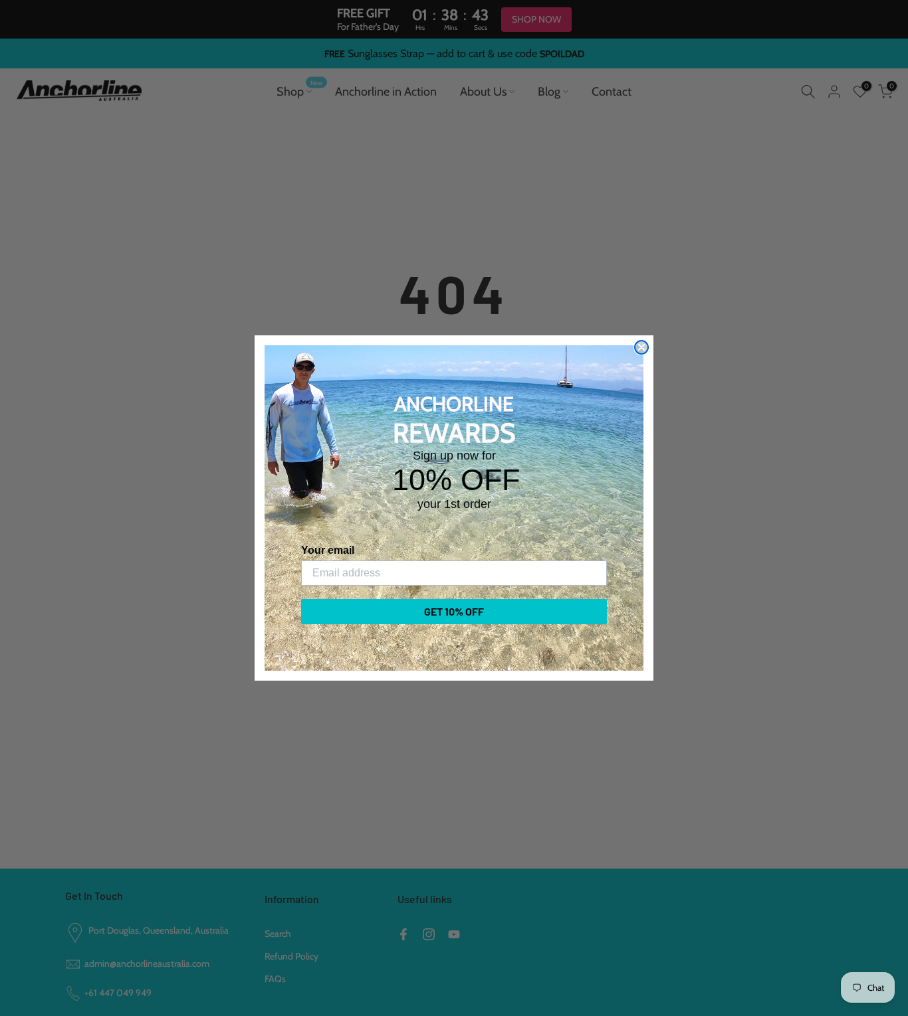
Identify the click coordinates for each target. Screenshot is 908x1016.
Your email (327, 550)
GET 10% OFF (454, 611)
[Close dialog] (641, 347)
